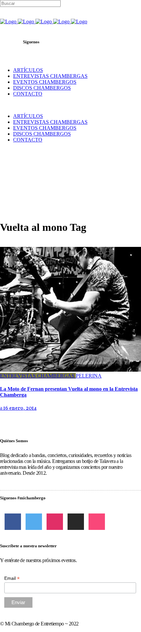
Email (12, 578)
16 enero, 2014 (19, 408)
